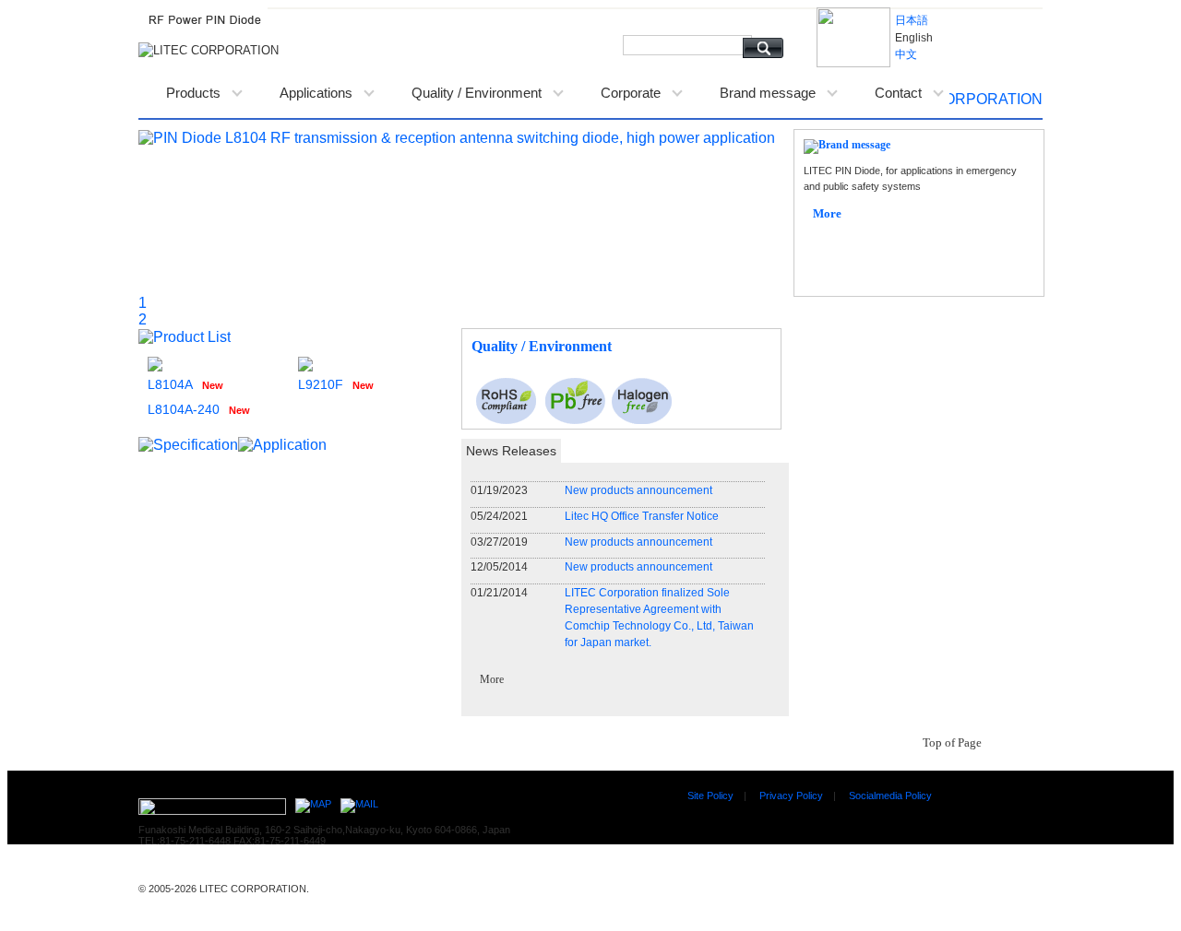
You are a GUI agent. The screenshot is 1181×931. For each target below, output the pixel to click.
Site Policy (710, 795)
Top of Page (952, 742)
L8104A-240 (184, 409)
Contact (898, 92)
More (492, 679)
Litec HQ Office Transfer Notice (642, 516)
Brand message (768, 92)
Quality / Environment (477, 92)
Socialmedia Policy (890, 795)
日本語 (911, 20)
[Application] (282, 444)
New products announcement (638, 490)
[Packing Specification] (188, 444)
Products (193, 92)
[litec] (957, 98)
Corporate (631, 92)
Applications (316, 92)
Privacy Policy (791, 795)
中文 (906, 54)
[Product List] (184, 336)
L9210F (320, 384)
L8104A (170, 384)
